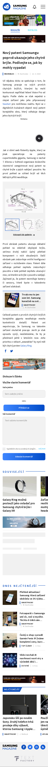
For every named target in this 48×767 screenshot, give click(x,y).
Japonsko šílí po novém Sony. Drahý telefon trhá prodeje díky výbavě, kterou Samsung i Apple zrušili (18, 723)
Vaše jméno (8, 387)
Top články (26, 646)
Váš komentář (9, 414)
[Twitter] (30, 747)
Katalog (32, 30)
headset (7, 104)
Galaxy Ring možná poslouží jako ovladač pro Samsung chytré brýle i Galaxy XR (19, 505)
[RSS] (43, 747)
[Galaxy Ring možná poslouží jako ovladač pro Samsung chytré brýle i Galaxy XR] (20, 486)
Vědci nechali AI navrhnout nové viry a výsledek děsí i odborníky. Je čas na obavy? (31, 658)
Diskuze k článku (12, 376)
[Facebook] (23, 747)
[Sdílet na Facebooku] (5, 351)
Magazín (15, 30)
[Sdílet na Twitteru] (11, 351)
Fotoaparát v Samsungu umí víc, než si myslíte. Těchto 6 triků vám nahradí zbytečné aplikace (32, 616)
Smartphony (29, 305)
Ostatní (25, 666)
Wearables (9, 74)
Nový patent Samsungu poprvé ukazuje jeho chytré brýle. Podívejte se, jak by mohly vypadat (24, 60)
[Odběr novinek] (34, 7)
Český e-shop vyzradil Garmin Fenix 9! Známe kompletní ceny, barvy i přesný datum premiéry (32, 638)
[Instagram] (36, 747)
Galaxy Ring (26, 345)
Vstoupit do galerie (22, 234)
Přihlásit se (24, 407)
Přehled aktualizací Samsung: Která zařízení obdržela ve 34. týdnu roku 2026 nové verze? (32, 595)
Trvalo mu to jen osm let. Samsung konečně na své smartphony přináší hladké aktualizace (32, 298)
